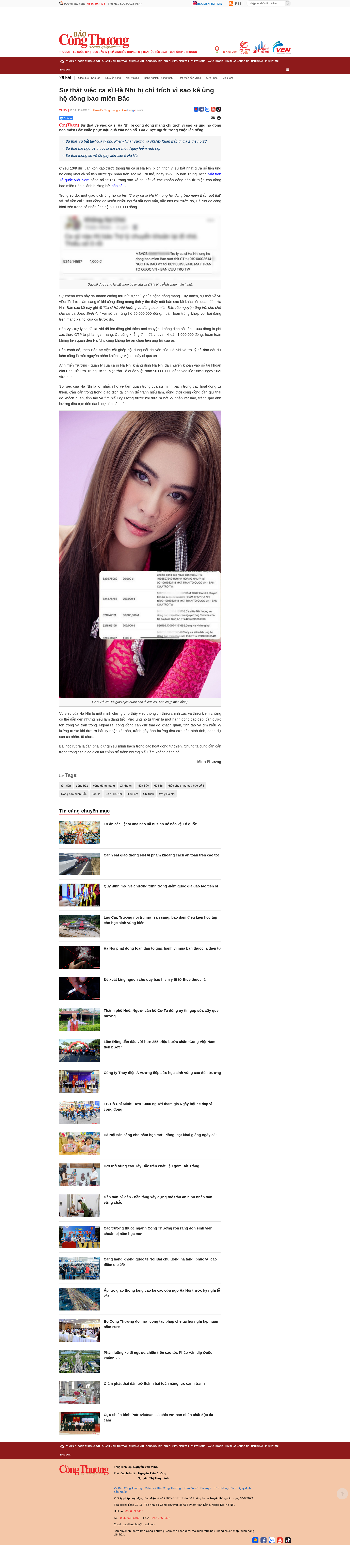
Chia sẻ (68, 118)
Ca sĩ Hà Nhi (114, 793)
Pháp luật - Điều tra (176, 61)
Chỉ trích (148, 793)
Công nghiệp (154, 61)
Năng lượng (215, 61)
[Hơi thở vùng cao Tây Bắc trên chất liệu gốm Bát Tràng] (79, 1174)
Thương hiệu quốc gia (74, 52)
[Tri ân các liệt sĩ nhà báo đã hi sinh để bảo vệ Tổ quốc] (79, 832)
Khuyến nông (113, 77)
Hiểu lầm (132, 793)
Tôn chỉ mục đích (225, 1488)
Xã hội (65, 78)
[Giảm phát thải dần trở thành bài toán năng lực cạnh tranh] (79, 1392)
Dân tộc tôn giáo (155, 52)
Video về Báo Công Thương (163, 1488)
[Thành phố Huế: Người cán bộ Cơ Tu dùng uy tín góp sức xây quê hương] (79, 1019)
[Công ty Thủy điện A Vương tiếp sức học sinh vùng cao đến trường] (79, 1081)
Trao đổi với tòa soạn (197, 1488)
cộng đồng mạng (104, 785)
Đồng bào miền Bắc (73, 793)
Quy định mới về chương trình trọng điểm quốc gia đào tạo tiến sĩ (161, 886)
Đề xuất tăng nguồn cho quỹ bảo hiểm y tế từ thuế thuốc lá (155, 980)
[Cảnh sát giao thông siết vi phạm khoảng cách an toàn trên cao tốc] (79, 864)
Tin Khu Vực (228, 51)
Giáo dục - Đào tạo (89, 77)
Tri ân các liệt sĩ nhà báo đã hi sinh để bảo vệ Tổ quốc (150, 824)
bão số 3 (119, 186)
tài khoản (126, 785)
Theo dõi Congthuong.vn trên (110, 110)
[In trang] (218, 118)
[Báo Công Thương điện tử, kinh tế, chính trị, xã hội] (94, 39)
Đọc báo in (100, 52)
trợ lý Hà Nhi (167, 793)
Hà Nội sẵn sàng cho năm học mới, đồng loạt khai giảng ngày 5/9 (160, 1135)
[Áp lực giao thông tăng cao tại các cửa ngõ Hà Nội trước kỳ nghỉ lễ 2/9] (79, 1299)
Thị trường (198, 61)
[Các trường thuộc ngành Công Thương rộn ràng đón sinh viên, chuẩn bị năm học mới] (79, 1237)
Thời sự (71, 61)
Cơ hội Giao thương (183, 52)
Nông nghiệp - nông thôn (158, 77)
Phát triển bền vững (189, 77)
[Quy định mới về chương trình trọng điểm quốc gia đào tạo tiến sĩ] (79, 895)
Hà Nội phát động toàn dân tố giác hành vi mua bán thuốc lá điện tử (162, 948)
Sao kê (96, 793)
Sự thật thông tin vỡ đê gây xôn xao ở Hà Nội (101, 156)
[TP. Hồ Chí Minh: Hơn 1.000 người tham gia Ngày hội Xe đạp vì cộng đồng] (79, 1112)
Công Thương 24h (89, 61)
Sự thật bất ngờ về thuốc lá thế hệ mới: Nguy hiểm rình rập (112, 148)
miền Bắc (143, 785)
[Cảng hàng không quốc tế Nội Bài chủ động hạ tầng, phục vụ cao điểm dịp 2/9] (79, 1268)
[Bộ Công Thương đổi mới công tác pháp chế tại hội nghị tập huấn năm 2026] (79, 1330)
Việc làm (228, 77)
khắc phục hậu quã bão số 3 (186, 785)
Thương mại (136, 61)
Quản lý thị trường (114, 61)
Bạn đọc (65, 69)
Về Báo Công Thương (128, 1488)
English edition (209, 3)
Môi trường (132, 77)
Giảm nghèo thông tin (125, 52)
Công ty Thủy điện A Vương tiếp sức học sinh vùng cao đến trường (162, 1073)
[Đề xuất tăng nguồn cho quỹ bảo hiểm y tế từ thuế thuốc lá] (79, 988)
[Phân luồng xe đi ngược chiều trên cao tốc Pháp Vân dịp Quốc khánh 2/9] (79, 1361)
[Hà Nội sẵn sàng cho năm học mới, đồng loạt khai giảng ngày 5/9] (79, 1143)
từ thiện (66, 785)
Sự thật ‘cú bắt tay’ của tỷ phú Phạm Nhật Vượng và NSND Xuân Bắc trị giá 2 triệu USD (136, 141)
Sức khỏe (212, 77)
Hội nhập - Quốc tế (237, 61)
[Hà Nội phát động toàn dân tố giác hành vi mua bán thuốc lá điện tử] (79, 957)
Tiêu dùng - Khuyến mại (265, 61)
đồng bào (82, 785)
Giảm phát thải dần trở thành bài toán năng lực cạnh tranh (154, 1384)
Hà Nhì (158, 785)
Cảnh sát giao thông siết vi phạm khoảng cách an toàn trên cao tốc (162, 855)
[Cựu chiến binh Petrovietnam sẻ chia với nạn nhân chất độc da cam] (79, 1423)
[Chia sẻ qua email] (213, 118)
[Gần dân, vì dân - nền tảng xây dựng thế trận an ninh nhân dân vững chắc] (79, 1205)
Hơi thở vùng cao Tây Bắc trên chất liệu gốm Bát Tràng (151, 1166)
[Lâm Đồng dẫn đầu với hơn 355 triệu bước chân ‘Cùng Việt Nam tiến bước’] (79, 1050)
